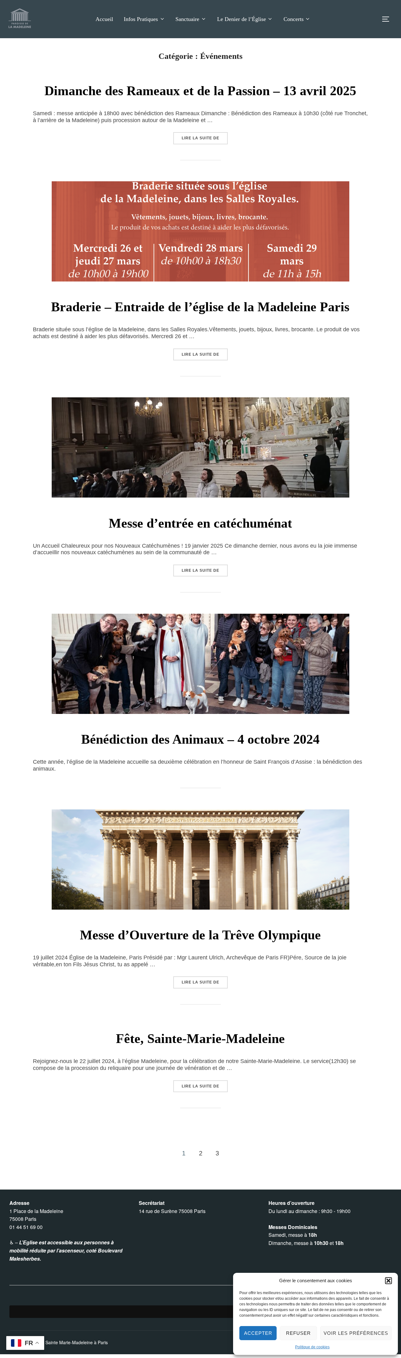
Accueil (104, 19)
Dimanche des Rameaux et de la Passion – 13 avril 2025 (200, 91)
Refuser (298, 1333)
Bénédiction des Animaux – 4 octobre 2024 (200, 739)
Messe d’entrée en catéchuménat (200, 523)
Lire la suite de (205, 138)
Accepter (258, 1333)
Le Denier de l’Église (241, 19)
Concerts (294, 19)
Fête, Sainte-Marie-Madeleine (200, 1038)
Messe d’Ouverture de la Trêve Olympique (200, 935)
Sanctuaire (187, 19)
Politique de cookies (312, 1347)
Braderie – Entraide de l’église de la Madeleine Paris (200, 307)
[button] (388, 1281)
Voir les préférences (356, 1333)
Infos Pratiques (141, 19)
